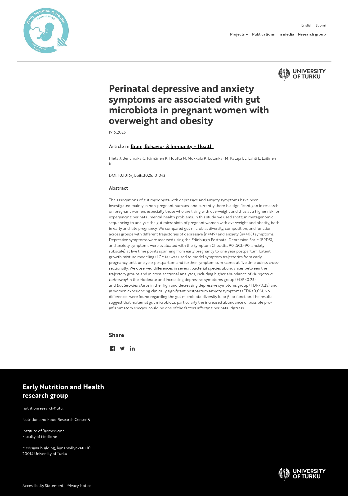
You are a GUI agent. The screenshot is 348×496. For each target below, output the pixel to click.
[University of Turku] (302, 480)
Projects (237, 34)
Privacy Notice (79, 485)
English (306, 25)
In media (286, 34)
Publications (263, 34)
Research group (312, 34)
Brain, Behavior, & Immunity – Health (172, 146)
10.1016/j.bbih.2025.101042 (141, 175)
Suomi (321, 25)
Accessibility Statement (42, 485)
